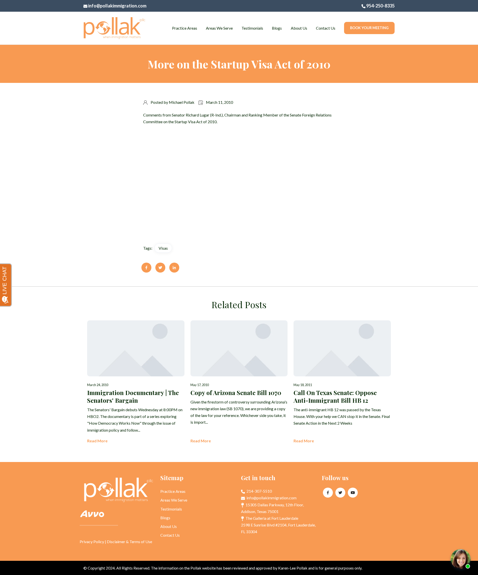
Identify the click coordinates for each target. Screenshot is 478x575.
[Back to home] (114, 28)
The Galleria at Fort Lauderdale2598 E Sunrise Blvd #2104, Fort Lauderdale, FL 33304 (278, 525)
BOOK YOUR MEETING (369, 28)
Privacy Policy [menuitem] (92, 541)
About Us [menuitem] (299, 28)
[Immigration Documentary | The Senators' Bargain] (135, 382)
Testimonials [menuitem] (252, 28)
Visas (163, 248)
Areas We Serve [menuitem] (219, 28)
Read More (97, 440)
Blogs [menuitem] (277, 28)
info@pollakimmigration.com (116, 5)
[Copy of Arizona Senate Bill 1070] (239, 382)
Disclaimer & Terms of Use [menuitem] (129, 541)
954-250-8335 (380, 5)
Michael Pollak (181, 102)
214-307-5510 (259, 491)
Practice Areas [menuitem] (184, 28)
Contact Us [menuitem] (325, 28)
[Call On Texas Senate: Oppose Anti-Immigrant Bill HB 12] (342, 382)
